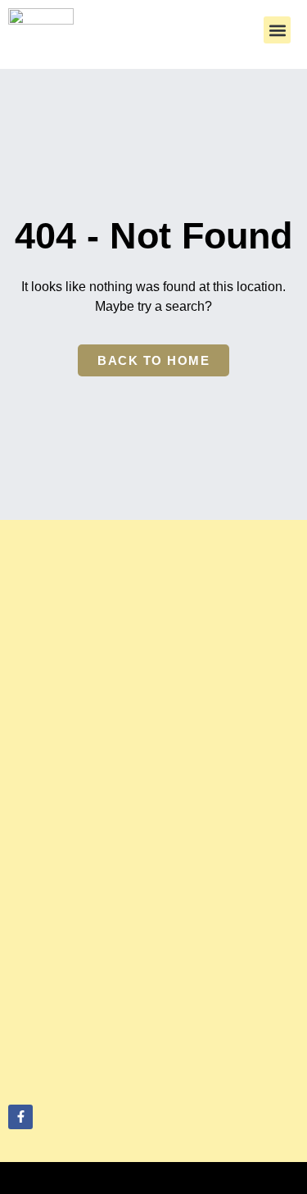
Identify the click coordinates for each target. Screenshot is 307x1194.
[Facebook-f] (20, 1117)
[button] (277, 29)
